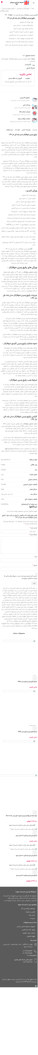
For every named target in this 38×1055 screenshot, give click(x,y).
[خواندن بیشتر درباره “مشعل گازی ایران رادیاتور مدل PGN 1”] (34, 728)
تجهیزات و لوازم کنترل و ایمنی (26, 926)
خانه (32, 8)
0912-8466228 (28, 962)
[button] (34, 812)
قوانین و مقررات (30, 912)
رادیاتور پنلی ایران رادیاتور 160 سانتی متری (26, 836)
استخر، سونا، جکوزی (29, 933)
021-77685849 (32, 956)
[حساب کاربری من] (6, 3)
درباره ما (32, 918)
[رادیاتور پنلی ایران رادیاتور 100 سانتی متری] (19, 845)
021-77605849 (27, 951)
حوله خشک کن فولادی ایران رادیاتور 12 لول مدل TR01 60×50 (21, 816)
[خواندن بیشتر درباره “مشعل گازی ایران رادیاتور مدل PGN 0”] (34, 678)
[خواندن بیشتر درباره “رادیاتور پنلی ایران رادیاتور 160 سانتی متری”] (34, 832)
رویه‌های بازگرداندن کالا (28, 909)
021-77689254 (27, 953)
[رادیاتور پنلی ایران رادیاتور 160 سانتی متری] (19, 825)
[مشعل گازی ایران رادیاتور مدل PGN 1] (19, 706)
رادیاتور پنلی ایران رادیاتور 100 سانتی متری (26, 856)
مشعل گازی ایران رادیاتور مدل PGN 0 (27, 682)
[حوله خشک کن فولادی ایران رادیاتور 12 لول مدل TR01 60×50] (19, 756)
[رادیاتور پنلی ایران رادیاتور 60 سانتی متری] (19, 865)
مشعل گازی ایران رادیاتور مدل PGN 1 (27, 732)
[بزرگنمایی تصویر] (34, 13)
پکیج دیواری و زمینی (8, 8)
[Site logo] (20, 3)
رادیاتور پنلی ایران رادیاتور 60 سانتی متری (26, 875)
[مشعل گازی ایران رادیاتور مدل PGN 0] (19, 656)
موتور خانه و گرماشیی (28, 930)
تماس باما (32, 915)
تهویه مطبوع (31, 936)
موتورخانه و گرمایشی (23, 8)
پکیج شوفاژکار (4, 11)
